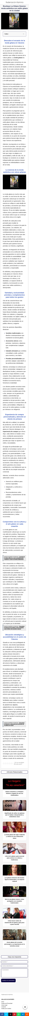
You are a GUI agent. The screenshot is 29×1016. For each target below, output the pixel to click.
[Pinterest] (14, 1014)
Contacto (3, 1006)
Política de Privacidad (6, 1003)
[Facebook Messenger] (6, 1014)
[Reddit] (27, 1014)
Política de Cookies (6, 1008)
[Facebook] (2, 1014)
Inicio (2, 1001)
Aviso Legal (4, 1005)
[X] (10, 1014)
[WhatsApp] (19, 1014)
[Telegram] (23, 1014)
